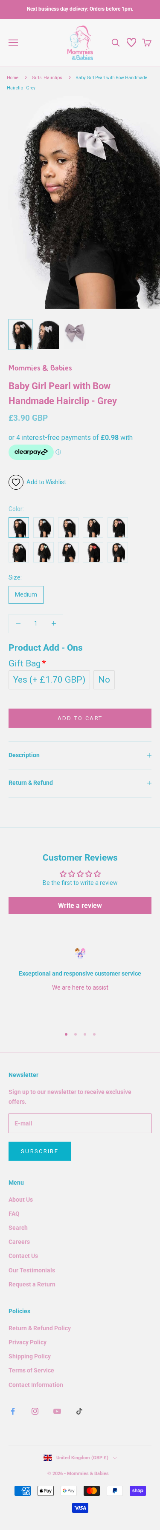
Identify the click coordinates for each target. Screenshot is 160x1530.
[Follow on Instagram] (35, 1411)
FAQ (14, 1213)
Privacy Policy (28, 1342)
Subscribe (39, 1151)
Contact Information (36, 1384)
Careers (19, 1241)
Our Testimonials (32, 1270)
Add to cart (80, 718)
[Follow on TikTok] (79, 1411)
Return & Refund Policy (40, 1328)
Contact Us (23, 1255)
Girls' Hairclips (47, 77)
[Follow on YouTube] (57, 1411)
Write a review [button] (80, 905)
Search (18, 1227)
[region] (80, 983)
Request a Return (32, 1284)
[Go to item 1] (20, 334)
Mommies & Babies (40, 369)
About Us (21, 1199)
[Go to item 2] (48, 334)
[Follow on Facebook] (13, 1411)
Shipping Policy (30, 1356)
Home (12, 77)
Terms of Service (31, 1370)
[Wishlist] (131, 42)
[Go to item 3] (75, 334)
